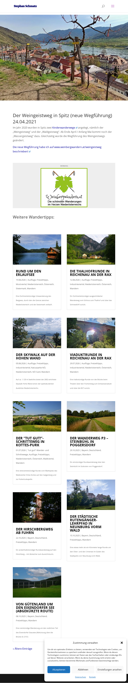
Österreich (49, 284)
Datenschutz (80, 677)
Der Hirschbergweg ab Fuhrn (34, 531)
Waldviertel (48, 458)
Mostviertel (21, 284)
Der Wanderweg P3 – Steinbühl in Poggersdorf (89, 441)
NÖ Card (36, 371)
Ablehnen (83, 669)
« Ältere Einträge (22, 648)
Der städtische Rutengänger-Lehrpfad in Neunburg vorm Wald (85, 523)
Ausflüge (32, 279)
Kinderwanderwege (63, 127)
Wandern (31, 288)
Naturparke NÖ (38, 367)
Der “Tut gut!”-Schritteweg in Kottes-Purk (30, 441)
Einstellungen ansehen (110, 669)
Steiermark (21, 288)
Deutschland (41, 537)
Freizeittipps (42, 279)
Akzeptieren (58, 669)
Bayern (31, 537)
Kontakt (92, 677)
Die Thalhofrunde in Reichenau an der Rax (90, 273)
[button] (121, 642)
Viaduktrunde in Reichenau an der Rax (90, 356)
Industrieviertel (23, 367)
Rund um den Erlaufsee (28, 273)
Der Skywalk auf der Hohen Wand (35, 356)
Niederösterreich (35, 284)
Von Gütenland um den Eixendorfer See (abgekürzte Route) (35, 607)
